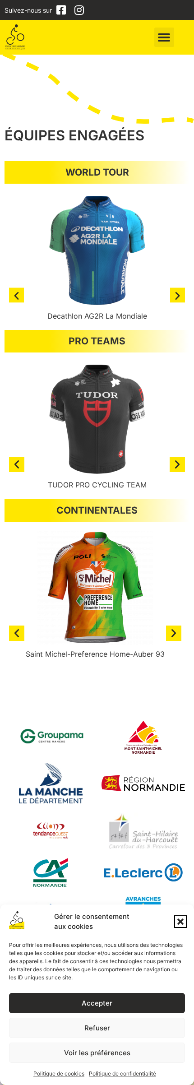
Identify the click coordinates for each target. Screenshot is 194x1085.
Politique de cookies (58, 1073)
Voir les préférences (97, 1052)
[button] (180, 921)
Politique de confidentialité (122, 1073)
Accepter (97, 1003)
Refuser (97, 1028)
